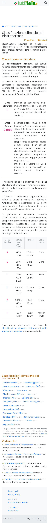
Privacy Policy (14, 494)
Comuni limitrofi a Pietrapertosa (18, 473)
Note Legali (13, 491)
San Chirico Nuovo (34, 417)
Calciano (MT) (30, 398)
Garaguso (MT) (12, 402)
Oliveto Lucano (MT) (14, 394)
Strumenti (12, 507)
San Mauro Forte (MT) (15, 413)
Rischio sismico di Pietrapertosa (18, 445)
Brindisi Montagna (33, 402)
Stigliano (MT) (11, 424)
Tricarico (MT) (11, 398)
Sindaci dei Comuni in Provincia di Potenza (22, 454)
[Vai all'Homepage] (25, 3)
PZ (19, 26)
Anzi (32, 394)
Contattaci (13, 511)
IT (8, 26)
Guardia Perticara (13, 421)
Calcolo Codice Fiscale (18, 502)
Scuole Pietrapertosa (13, 463)
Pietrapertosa (30, 26)
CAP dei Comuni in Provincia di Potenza (21, 479)
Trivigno (8, 390)
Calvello (31, 421)
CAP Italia (12, 499)
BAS (13, 26)
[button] (45, 2)
